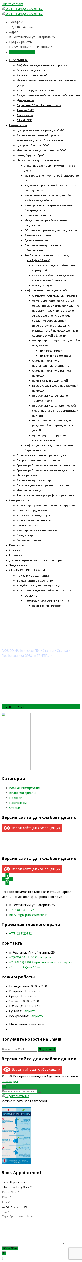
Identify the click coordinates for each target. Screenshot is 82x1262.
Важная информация (24, 788)
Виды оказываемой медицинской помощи (48, 95)
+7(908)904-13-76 (21, 910)
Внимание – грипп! (37, 235)
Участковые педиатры (33, 515)
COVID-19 (31, 595)
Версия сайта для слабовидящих (35, 828)
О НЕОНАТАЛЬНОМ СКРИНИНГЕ (54, 295)
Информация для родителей (45, 290)
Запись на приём (22, 52)
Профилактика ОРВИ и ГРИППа (46, 600)
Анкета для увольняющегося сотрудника (47, 505)
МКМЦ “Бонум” (42, 285)
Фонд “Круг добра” (30, 155)
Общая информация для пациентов (50, 230)
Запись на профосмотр (34, 480)
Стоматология (27, 525)
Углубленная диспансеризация (39, 585)
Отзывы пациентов (31, 70)
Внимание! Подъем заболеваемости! (44, 590)
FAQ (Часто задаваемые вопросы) (42, 65)
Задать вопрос (20, 565)
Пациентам (18, 125)
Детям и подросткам (55, 355)
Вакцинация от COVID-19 (35, 580)
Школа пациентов (37, 215)
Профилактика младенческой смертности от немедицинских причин (55, 410)
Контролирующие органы (36, 90)
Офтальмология (29, 540)
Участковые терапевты (34, 520)
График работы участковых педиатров (45, 470)
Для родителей (51, 350)
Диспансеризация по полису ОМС (41, 150)
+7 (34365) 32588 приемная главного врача (41, 962)
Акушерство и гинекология (37, 530)
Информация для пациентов (38, 160)
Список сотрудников (32, 510)
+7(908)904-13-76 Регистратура (32, 957)
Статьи (14, 550)
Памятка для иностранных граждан (43, 485)
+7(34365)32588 (20, 933)
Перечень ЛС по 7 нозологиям (39, 105)
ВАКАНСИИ (24, 120)
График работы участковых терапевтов (46, 465)
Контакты (16, 545)
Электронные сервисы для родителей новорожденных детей (52, 425)
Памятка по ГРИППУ (46, 606)
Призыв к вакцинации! (33, 575)
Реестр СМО (25, 110)
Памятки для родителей (50, 380)
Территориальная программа (38, 460)
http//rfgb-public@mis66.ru (28, 915)
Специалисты (19, 500)
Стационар (25, 535)
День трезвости (36, 240)
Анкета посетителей (32, 75)
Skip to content (12, 4)
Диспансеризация (30, 490)
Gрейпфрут (10, 1081)
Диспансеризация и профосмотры (35, 560)
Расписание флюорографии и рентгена (45, 495)
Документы (25, 100)
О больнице (18, 60)
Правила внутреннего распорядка (41, 455)
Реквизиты (25, 115)
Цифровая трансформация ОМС (40, 130)
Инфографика (27, 475)
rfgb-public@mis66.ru (24, 967)
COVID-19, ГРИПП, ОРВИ (27, 570)
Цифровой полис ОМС (33, 145)
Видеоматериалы (22, 793)
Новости (15, 555)
